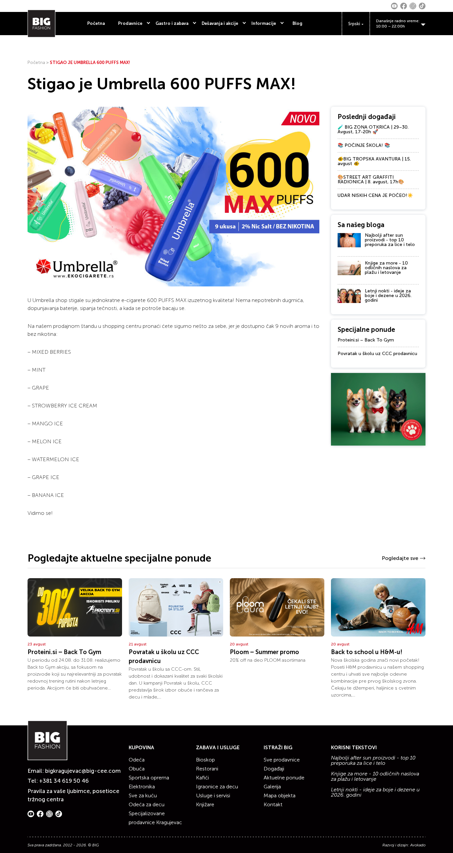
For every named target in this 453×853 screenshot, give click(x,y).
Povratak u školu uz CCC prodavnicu (377, 353)
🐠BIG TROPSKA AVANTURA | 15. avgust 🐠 (374, 161)
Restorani (207, 768)
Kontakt (273, 804)
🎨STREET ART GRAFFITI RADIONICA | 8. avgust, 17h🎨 (371, 179)
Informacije (263, 23)
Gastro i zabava (172, 23)
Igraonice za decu (217, 786)
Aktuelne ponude (284, 777)
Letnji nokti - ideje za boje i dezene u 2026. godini (388, 295)
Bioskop (205, 760)
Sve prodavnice (282, 760)
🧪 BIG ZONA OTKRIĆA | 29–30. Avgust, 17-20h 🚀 (373, 129)
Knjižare (205, 804)
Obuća (137, 768)
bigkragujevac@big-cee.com (83, 770)
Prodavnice (130, 23)
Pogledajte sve (400, 558)
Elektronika (142, 786)
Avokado (417, 845)
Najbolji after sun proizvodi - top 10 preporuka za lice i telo (390, 239)
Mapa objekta (279, 795)
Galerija (272, 786)
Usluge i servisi (213, 795)
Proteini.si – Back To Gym (366, 340)
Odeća (137, 760)
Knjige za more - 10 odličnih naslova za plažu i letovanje (386, 267)
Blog (297, 23)
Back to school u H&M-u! (366, 652)
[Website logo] (41, 23)
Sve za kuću (143, 795)
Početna (96, 23)
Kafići (202, 777)
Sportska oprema (149, 777)
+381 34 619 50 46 (64, 780)
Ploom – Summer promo (264, 652)
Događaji (274, 768)
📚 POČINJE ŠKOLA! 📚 (364, 145)
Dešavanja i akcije (220, 23)
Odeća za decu (146, 804)
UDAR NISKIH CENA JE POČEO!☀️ (375, 195)
